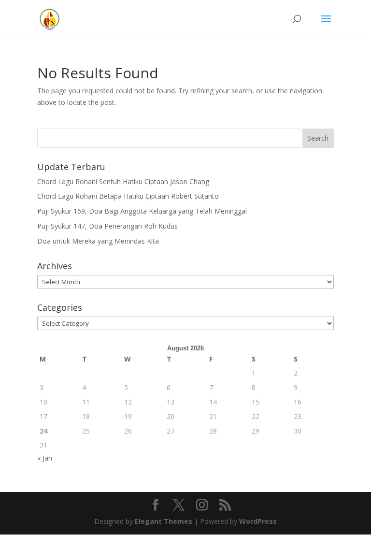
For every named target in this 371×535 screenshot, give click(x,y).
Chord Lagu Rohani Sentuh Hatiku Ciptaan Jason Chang (123, 181)
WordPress (258, 521)
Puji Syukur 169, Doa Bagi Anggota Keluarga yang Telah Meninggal (142, 211)
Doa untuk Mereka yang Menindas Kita (98, 241)
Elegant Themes (163, 521)
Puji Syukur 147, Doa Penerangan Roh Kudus (107, 226)
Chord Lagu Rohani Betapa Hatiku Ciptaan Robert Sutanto (128, 196)
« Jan (44, 458)
